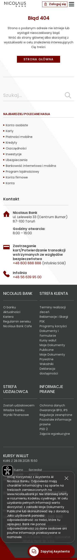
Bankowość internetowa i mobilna (31, 166)
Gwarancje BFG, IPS (54, 410)
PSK (42, 321)
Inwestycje (14, 154)
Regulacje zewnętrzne (56, 415)
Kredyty (11, 142)
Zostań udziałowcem (18, 405)
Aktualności (11, 312)
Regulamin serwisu (17, 321)
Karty (9, 131)
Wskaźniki (46, 364)
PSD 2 (44, 429)
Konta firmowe (17, 177)
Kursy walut (48, 340)
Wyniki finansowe (16, 415)
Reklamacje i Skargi (54, 317)
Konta (10, 183)
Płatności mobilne (19, 137)
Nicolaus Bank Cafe (17, 326)
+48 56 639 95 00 (27, 277)
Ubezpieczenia (16, 160)
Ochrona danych (52, 405)
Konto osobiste (17, 125)
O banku (9, 307)
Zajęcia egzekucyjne (55, 434)
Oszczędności (16, 148)
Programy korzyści (53, 326)
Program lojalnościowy (22, 171)
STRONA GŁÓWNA (38, 59)
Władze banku (13, 410)
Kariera (8, 317)
